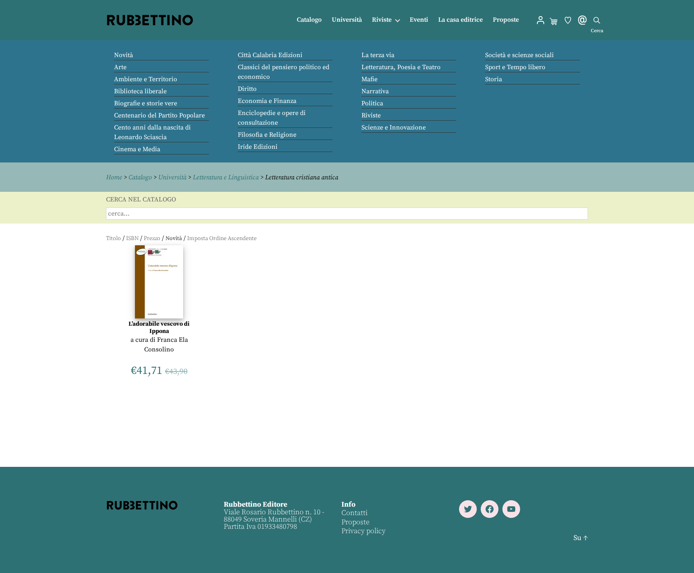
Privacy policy (363, 531)
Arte (120, 67)
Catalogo (309, 20)
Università (347, 20)
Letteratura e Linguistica (226, 177)
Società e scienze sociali (519, 55)
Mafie (369, 79)
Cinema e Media (137, 149)
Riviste (382, 20)
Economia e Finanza (267, 101)
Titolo (113, 238)
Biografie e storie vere (145, 103)
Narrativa (375, 91)
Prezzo (152, 238)
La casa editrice (460, 20)
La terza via (377, 55)
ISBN (132, 238)
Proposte (506, 20)
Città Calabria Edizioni (270, 55)
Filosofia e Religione (267, 135)
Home (114, 177)
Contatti (354, 513)
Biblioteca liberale (140, 91)
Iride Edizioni (258, 147)
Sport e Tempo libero (515, 67)
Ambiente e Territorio (145, 79)
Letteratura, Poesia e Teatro (401, 67)
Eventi (419, 20)
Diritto (247, 89)
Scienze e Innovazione (393, 127)
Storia (493, 79)
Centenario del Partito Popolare (159, 115)
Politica (372, 103)
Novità (123, 55)
